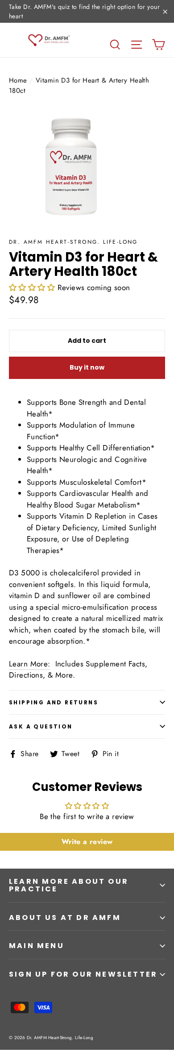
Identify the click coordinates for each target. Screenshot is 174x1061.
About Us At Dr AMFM (65, 917)
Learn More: (29, 663)
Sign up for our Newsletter (83, 974)
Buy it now (87, 367)
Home (18, 80)
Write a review (87, 841)
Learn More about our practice (68, 885)
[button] (32, 287)
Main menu (36, 945)
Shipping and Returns (53, 702)
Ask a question (41, 726)
